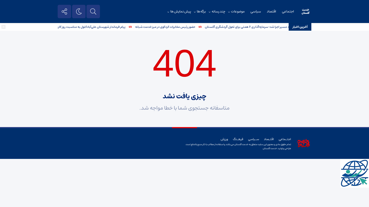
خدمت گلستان (270, 148)
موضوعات (238, 11)
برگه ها (201, 11)
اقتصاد (271, 11)
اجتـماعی (285, 139)
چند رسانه (218, 11)
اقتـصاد (269, 139)
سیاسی (255, 11)
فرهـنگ (238, 139)
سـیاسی (253, 139)
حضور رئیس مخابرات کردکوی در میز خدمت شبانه (168, 27)
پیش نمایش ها (180, 11)
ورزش (224, 139)
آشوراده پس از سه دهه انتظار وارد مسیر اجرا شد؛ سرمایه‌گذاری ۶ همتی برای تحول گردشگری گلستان (269, 27)
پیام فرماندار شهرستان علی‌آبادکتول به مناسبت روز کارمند (92, 27)
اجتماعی (288, 11)
